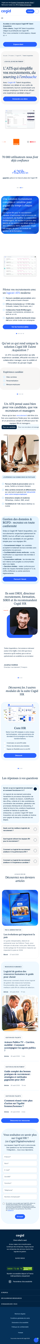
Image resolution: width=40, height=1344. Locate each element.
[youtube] (15, 1263)
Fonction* (7, 1183)
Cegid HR (11, 82)
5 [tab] (23, 333)
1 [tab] (17, 187)
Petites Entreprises (25, 5)
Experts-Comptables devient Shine (22, 2)
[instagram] (20, 1263)
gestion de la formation (12, 231)
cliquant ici (10, 1210)
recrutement (22, 415)
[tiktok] (25, 1263)
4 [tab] (22, 187)
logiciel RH (10, 213)
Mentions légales (20, 1314)
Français (20, 1332)
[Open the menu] (37, 11)
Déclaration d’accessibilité (20, 1322)
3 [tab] (20, 187)
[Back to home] (6, 11)
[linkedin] (11, 1263)
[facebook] (29, 1263)
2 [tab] (19, 187)
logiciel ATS (13, 293)
